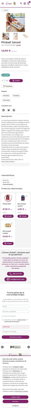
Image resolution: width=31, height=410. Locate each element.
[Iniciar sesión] (24, 4)
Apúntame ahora (15, 337)
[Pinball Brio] (8, 206)
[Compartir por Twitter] (8, 110)
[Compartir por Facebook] (3, 110)
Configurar (15, 405)
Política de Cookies (21, 391)
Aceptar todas (15, 397)
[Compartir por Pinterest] (14, 110)
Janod (18, 45)
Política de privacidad (11, 321)
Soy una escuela (9, 316)
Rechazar (15, 401)
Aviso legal (21, 320)
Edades (6, 10)
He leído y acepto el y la (16, 320)
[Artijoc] (11, 3)
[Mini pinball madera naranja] (8, 233)
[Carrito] (28, 3)
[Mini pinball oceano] (23, 206)
